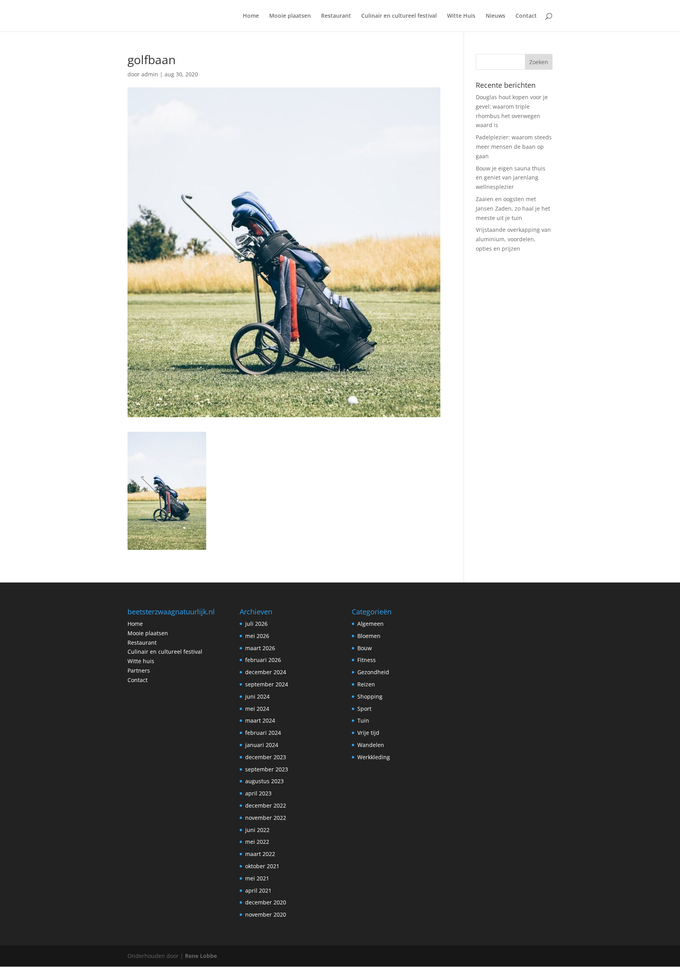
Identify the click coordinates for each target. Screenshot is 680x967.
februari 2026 (263, 660)
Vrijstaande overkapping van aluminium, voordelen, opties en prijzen (513, 239)
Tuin (363, 720)
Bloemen (369, 636)
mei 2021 (257, 878)
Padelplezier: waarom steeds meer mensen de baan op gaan (514, 146)
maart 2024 (260, 720)
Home (251, 16)
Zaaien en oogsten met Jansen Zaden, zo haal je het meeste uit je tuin (513, 208)
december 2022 (265, 805)
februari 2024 (263, 732)
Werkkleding (373, 757)
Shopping (369, 696)
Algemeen (370, 623)
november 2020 (265, 914)
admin (149, 74)
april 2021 (258, 890)
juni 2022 (257, 830)
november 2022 (265, 817)
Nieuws (495, 16)
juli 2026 (256, 623)
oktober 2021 (262, 866)
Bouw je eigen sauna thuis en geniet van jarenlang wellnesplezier (510, 178)
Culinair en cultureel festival (399, 16)
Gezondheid (373, 672)
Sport (364, 708)
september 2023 (266, 769)
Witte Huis (461, 16)
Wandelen (370, 745)
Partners (139, 670)
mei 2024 (257, 708)
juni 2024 (257, 696)
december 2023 (265, 757)
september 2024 (266, 684)
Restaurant (336, 16)
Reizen (366, 684)
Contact (526, 16)
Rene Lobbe (201, 956)
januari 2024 (261, 745)
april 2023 (258, 793)
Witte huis (141, 661)
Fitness (366, 660)
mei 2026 (257, 636)
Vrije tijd (368, 732)
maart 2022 (260, 854)
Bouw (364, 648)
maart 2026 (260, 648)
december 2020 (265, 902)
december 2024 (265, 672)
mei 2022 (257, 841)
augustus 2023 (264, 781)
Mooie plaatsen (290, 16)
